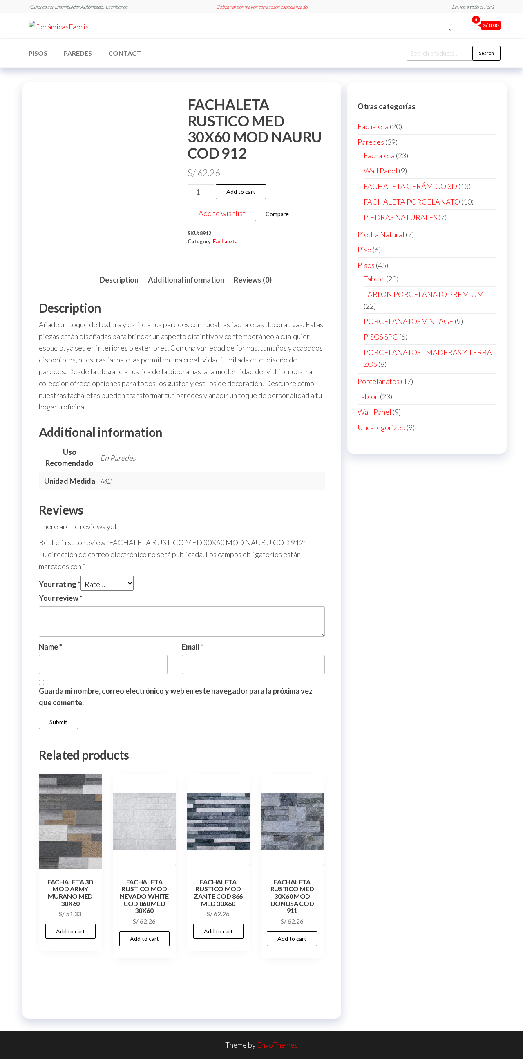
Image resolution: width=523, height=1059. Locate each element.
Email (192, 646)
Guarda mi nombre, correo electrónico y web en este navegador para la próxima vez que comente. (176, 696)
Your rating (59, 584)
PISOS (38, 53)
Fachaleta (225, 241)
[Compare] (442, 24)
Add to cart (240, 191)
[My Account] (460, 24)
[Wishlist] (451, 24)
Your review (61, 598)
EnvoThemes (277, 1044)
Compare (277, 213)
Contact (124, 53)
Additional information (186, 279)
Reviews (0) (253, 279)
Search (486, 53)
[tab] (119, 280)
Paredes (78, 53)
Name (50, 646)
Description (119, 279)
